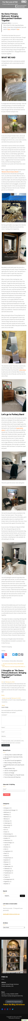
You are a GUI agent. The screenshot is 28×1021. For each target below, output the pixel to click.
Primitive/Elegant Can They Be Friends (14, 775)
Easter (5, 832)
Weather (6, 883)
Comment (4, 715)
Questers (6, 860)
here (9, 29)
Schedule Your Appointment (14, 1001)
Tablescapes (7, 866)
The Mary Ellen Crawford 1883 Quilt (13, 755)
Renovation (20, 661)
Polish (5, 855)
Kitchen (6, 847)
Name (3, 727)
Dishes (5, 827)
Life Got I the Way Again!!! (10, 770)
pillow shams (22, 370)
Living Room (7, 851)
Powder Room (7, 858)
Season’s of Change (9, 773)
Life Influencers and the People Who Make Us (14, 666)
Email (3, 732)
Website (3, 736)
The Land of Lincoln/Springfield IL (13, 760)
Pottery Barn (13, 661)
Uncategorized (8, 879)
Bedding (6, 814)
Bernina (6, 819)
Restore (6, 862)
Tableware (7, 868)
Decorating (7, 825)
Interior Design (8, 842)
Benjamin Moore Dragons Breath (10, 171)
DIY (5, 829)
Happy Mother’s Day (9, 768)
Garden (6, 838)
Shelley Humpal (6, 698)
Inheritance (7, 840)
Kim (2, 682)
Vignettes (6, 881)
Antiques (6, 808)
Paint (5, 853)
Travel (5, 875)
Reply (2, 695)
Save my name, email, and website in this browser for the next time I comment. (12, 742)
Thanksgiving (7, 871)
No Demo (6, 661)
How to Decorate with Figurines (12, 777)
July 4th (6, 845)
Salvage (6, 864)
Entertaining (7, 834)
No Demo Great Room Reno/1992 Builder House (12, 664)
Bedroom (6, 816)
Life (5, 849)
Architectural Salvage (9, 810)
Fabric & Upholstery (9, 836)
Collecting (6, 823)
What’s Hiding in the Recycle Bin (12, 762)
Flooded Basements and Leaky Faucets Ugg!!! (13, 765)
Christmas (6, 821)
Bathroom (6, 812)
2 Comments (14, 23)
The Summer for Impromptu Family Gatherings (12, 757)
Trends (6, 877)
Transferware (7, 873)
